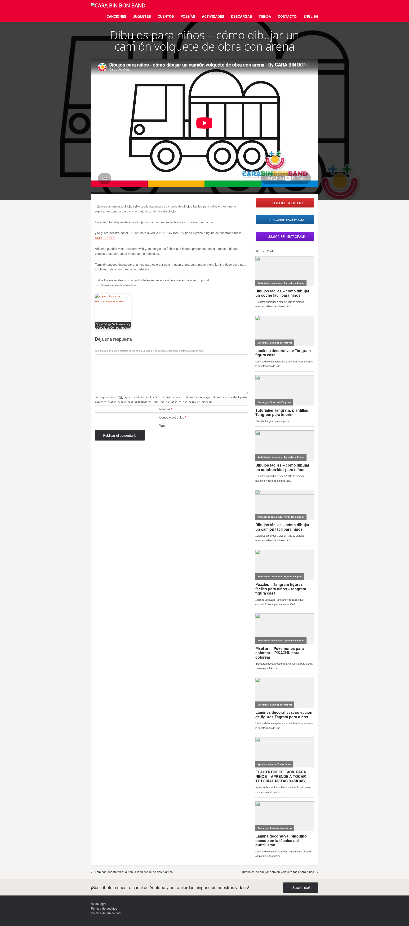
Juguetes (142, 16)
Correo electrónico (172, 417)
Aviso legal (98, 903)
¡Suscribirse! (300, 887)
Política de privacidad (105, 913)
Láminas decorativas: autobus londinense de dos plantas (132, 871)
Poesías (188, 16)
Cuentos (166, 16)
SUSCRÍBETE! (105, 237)
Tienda (265, 16)
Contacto (287, 16)
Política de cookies (104, 908)
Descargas (241, 16)
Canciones (116, 16)
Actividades (213, 16)
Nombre (165, 408)
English (310, 16)
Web (162, 425)
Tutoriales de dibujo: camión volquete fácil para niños (279, 871)
